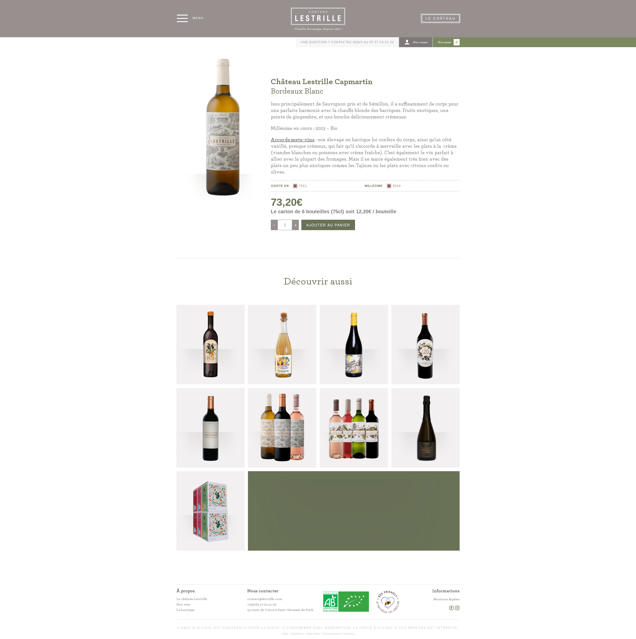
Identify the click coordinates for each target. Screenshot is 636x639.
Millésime (374, 186)
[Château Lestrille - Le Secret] (210, 427)
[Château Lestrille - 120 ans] (425, 344)
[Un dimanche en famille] (354, 344)
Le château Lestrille (191, 599)
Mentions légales (446, 599)
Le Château (441, 18)
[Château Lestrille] (354, 427)
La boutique (185, 610)
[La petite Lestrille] (210, 511)
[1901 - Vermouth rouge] (210, 344)
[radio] (300, 186)
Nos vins (183, 604)
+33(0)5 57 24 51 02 (261, 604)
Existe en (280, 186)
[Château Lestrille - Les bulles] (425, 427)
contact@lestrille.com (264, 599)
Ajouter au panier (328, 224)
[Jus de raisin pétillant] (282, 344)
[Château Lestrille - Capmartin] (282, 427)
